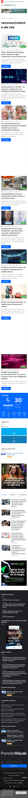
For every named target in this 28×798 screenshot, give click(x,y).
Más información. (8, 796)
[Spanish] (23, 777)
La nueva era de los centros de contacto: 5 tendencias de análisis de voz (13, 269)
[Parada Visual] (10, 5)
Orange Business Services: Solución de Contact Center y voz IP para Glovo (13, 196)
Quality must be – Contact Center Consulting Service (15, 736)
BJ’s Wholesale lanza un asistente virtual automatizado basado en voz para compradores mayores (13, 126)
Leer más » (6, 66)
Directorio (5, 778)
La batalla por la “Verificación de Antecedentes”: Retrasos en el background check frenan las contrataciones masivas (18, 549)
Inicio (3, 18)
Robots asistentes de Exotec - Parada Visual (12, 713)
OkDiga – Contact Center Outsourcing (15, 453)
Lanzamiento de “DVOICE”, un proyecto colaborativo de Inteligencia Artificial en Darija (13, 89)
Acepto (18, 792)
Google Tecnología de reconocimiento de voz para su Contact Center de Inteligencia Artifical (13, 375)
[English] (24, 777)
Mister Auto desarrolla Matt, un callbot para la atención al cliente (13, 304)
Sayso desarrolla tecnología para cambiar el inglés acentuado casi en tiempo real (13, 54)
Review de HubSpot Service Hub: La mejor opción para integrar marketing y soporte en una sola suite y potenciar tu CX (18, 537)
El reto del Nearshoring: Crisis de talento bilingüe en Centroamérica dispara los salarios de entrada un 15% (18, 514)
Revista (10, 778)
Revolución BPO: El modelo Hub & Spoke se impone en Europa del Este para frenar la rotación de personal (18, 503)
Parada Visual (5, 50)
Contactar (14, 782)
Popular (4, 494)
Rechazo (24, 792)
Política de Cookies (8, 780)
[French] (26, 777)
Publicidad (20, 782)
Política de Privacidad (19, 780)
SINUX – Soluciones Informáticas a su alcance (15, 731)
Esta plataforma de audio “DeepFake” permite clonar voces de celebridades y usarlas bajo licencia (12, 232)
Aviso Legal (8, 782)
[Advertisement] (14, 158)
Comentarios (22, 494)
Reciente (12, 494)
